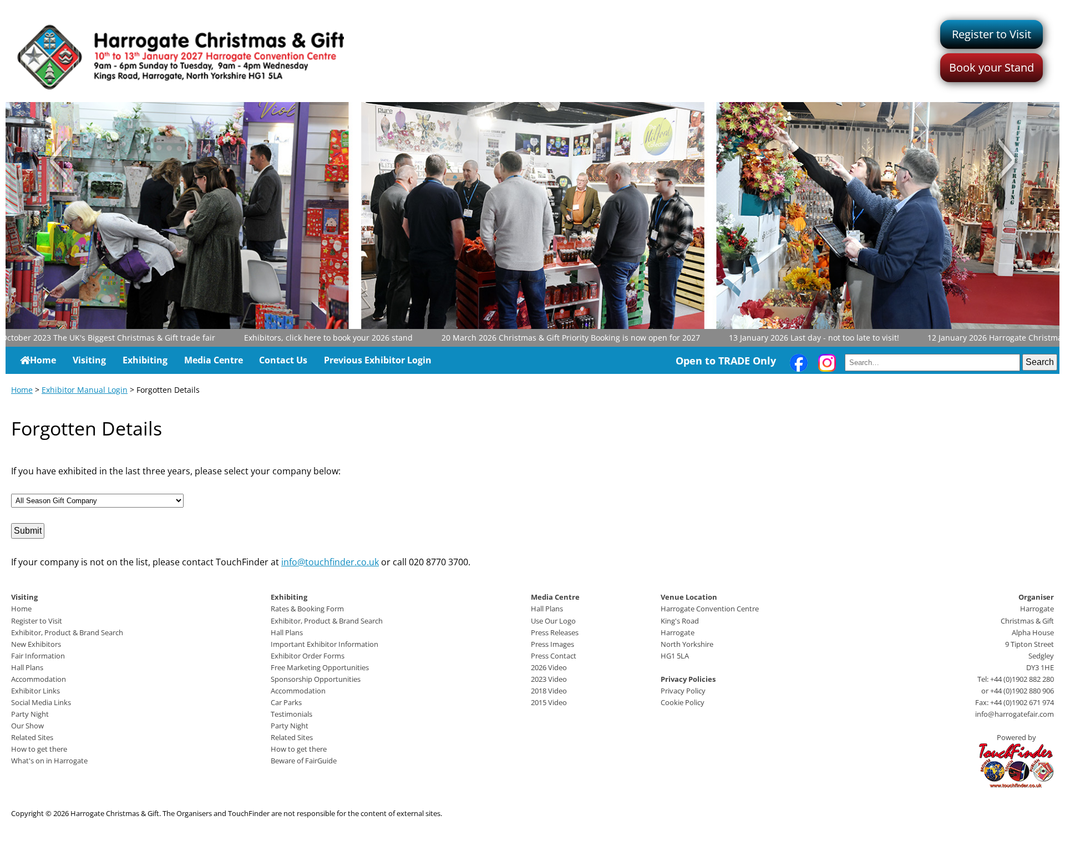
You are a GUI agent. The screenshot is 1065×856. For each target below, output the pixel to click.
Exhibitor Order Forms (307, 656)
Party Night (30, 714)
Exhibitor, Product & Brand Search (67, 632)
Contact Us (283, 360)
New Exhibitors (36, 644)
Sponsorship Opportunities (316, 679)
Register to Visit (991, 34)
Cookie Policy (682, 702)
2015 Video (549, 702)
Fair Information (38, 656)
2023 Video (549, 679)
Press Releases (555, 632)
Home (43, 360)
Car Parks (286, 702)
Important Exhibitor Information (324, 644)
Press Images (552, 644)
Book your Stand (991, 67)
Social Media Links (41, 702)
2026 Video (549, 667)
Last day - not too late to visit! (780, 337)
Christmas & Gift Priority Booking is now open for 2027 (537, 337)
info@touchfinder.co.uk (330, 562)
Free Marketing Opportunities (320, 667)
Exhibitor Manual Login (85, 389)
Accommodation (38, 679)
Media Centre (213, 360)
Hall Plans (27, 667)
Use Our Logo (553, 621)
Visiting (89, 360)
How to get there (39, 749)
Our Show (27, 726)
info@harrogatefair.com (1014, 714)
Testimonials (291, 714)
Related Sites (32, 737)
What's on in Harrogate (49, 761)
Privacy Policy (683, 691)
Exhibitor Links (35, 691)
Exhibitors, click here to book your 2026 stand (294, 337)
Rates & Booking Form (307, 609)
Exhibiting (145, 360)
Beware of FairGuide (304, 761)
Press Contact (553, 656)
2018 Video (549, 691)
